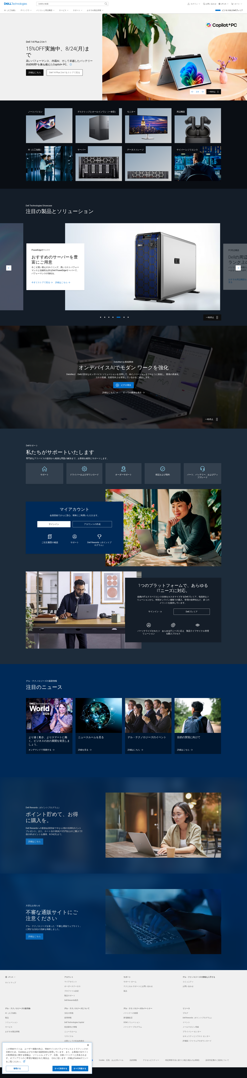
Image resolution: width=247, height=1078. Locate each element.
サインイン (54, 524)
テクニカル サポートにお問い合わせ (138, 986)
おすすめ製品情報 (12, 1032)
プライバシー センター (192, 1032)
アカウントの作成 (92, 524)
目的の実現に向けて (188, 737)
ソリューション (11, 1022)
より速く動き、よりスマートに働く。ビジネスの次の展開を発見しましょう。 (49, 741)
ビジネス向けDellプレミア (232, 10)
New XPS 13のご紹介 (38, 70)
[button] (194, 3)
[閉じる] (88, 1045)
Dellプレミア (191, 611)
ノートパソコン (35, 112)
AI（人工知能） (35, 149)
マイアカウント (70, 982)
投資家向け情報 (70, 1027)
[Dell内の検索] (106, 4)
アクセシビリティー (151, 1060)
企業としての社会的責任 (74, 1041)
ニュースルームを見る (91, 737)
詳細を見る (83, 750)
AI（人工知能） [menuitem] (10, 10)
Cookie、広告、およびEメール (111, 1060)
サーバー (82, 149)
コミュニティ (188, 982)
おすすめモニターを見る (64, 280)
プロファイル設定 (71, 991)
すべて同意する (80, 1068)
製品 (7, 1018)
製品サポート (69, 996)
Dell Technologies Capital (74, 1022)
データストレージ (135, 149)
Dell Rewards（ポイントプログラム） (198, 1018)
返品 (125, 991)
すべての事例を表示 (132, 392)
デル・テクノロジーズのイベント (147, 737)
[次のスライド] (202, 91)
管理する (17, 1068)
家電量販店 (128, 1018)
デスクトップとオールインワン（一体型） (97, 112)
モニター (131, 112)
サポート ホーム (129, 982)
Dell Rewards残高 (71, 1000)
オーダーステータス (72, 986)
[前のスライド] (192, 91)
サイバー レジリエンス (187, 149)
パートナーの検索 (130, 1013)
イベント (186, 1022)
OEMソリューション (131, 1022)
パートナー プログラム (132, 1027)
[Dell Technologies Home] (15, 3)
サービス (8, 1027)
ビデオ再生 (126, 385)
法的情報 (133, 1060)
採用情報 (68, 1018)
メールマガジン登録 (191, 1027)
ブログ (185, 1013)
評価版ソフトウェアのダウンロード (197, 1041)
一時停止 (212, 92)
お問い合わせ (188, 986)
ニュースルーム (70, 1032)
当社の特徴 (68, 1013)
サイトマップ (10, 983)
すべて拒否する (61, 1068)
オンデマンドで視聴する (40, 750)
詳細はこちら (234, 282)
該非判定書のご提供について (217, 1060)
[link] (209, 3)
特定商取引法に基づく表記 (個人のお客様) (182, 1060)
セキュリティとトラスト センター (196, 1036)
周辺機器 (181, 112)
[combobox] (72, 4)
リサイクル (68, 1036)
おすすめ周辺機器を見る (41, 280)
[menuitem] (26, 10)
